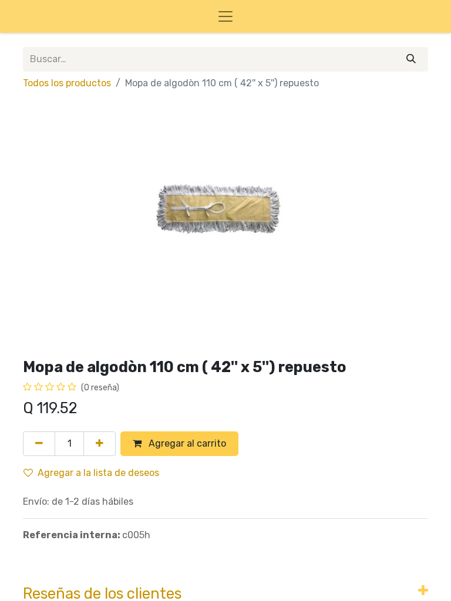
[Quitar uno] (39, 443)
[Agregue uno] (99, 443)
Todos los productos (67, 83)
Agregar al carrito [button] (186, 443)
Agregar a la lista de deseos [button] (98, 472)
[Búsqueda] (411, 59)
